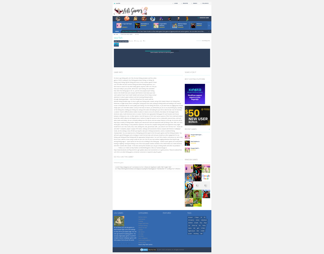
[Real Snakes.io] (187, 215)
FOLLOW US (205, 3)
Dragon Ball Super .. (196, 207)
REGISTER (185, 3)
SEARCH (195, 3)
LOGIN (176, 3)
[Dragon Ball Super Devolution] (187, 208)
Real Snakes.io (145, 23)
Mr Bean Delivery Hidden (129, 31)
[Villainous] (197, 249)
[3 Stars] (199, 40)
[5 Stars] (201, 40)
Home (116, 34)
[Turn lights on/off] (157, 137)
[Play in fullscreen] (163, 137)
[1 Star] (197, 40)
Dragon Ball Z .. (195, 220)
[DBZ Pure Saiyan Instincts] (189, 249)
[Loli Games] (131, 10)
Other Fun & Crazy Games (126, 34)
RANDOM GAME (204, 17)
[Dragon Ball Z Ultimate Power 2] (187, 222)
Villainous (199, 23)
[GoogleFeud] (206, 249)
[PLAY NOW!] (119, 25)
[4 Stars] (200, 40)
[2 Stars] (198, 40)
